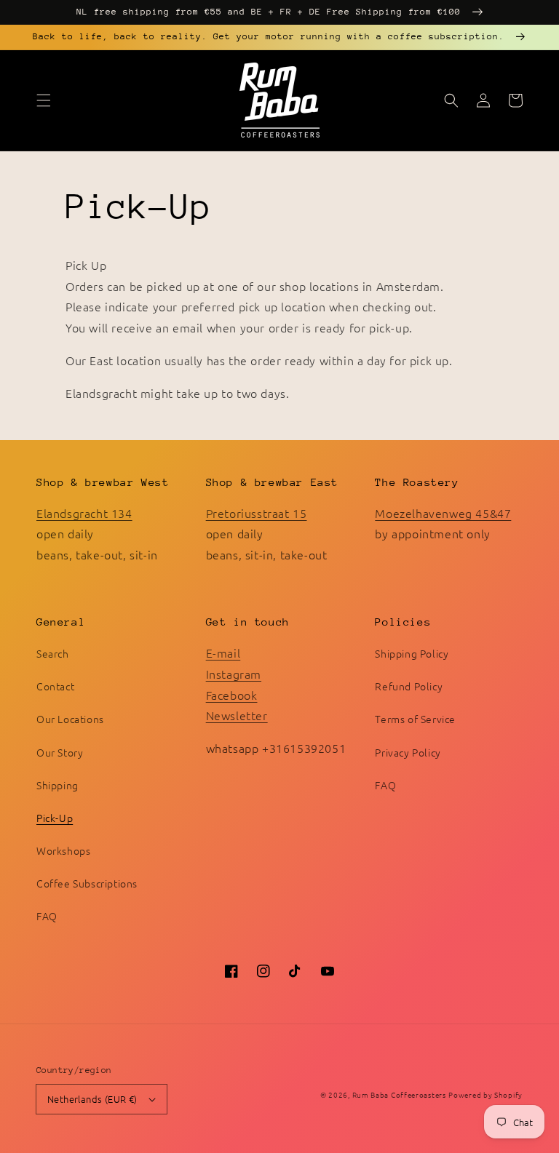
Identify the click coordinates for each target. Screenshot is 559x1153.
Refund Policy (409, 686)
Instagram (233, 674)
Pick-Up (54, 817)
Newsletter (237, 715)
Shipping (57, 785)
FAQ (47, 916)
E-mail (223, 653)
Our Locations (70, 718)
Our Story (59, 752)
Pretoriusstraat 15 (256, 513)
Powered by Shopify (485, 1094)
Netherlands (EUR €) (92, 1099)
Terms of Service (415, 718)
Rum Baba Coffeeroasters (399, 1094)
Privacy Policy (407, 752)
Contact (55, 686)
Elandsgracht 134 (84, 513)
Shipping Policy (411, 653)
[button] (44, 100)
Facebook (232, 695)
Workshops (63, 850)
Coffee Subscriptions (87, 883)
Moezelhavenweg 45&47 (443, 513)
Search (52, 653)
